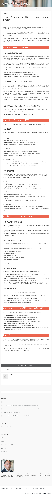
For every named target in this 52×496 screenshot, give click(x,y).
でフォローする (14, 369)
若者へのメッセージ (5, 448)
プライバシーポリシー (5, 437)
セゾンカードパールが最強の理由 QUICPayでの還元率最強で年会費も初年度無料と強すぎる (22, 405)
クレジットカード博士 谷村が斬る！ (16, 4)
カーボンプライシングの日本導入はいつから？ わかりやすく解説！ (17, 415)
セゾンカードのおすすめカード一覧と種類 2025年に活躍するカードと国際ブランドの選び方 (22, 408)
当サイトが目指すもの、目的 (7, 444)
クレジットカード (8, 359)
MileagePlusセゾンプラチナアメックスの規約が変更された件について (18, 401)
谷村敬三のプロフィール (6, 451)
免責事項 (3, 441)
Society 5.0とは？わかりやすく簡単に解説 (12, 412)
